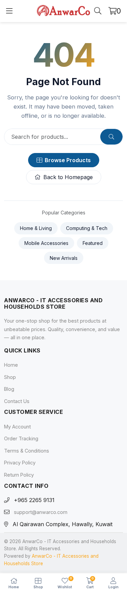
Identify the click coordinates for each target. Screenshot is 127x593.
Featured (93, 243)
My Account (17, 426)
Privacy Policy (20, 463)
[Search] (98, 11)
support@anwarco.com (40, 512)
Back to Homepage (68, 177)
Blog (9, 389)
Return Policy (19, 475)
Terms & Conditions (26, 451)
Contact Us (16, 401)
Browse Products (68, 160)
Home (11, 365)
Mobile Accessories (46, 243)
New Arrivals (64, 258)
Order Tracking (21, 438)
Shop (10, 377)
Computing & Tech (86, 228)
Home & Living (36, 228)
